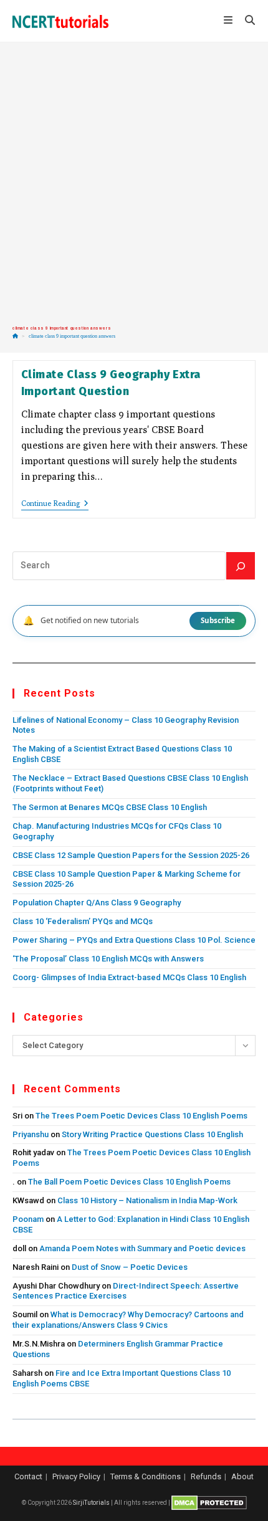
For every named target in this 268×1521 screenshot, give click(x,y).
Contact (28, 1476)
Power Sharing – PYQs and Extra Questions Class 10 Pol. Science (134, 940)
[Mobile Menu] (230, 21)
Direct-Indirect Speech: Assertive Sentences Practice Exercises (125, 1291)
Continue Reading (55, 504)
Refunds (206, 1476)
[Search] (241, 565)
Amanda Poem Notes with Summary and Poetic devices (142, 1248)
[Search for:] (246, 21)
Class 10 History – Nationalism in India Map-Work (147, 1200)
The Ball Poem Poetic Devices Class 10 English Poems (129, 1181)
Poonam (28, 1219)
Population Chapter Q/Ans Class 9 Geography (96, 902)
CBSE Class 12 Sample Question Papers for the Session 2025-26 (130, 855)
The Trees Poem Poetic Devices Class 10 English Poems (141, 1115)
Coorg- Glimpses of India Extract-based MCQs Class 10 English (129, 977)
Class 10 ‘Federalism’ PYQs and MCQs (82, 921)
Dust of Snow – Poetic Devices (130, 1267)
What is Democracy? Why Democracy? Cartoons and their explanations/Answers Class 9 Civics (128, 1320)
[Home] (15, 336)
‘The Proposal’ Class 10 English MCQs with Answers (108, 958)
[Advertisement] (134, 184)
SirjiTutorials (91, 1502)
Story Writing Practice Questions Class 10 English (152, 1134)
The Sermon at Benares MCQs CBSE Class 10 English (109, 807)
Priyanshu (30, 1134)
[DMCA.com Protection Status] (209, 1502)
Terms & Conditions (145, 1476)
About (242, 1476)
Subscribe (218, 620)
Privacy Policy (76, 1476)
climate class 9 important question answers (72, 336)
